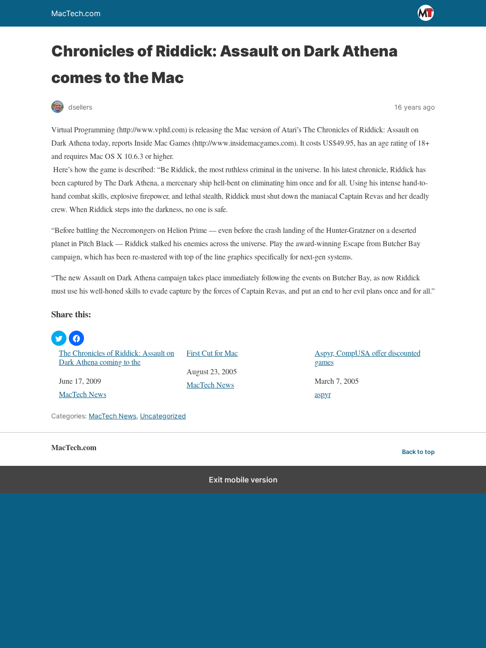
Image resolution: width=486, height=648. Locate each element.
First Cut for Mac (212, 352)
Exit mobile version (243, 479)
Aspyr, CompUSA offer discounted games (368, 357)
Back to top (418, 451)
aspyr (323, 394)
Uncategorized (163, 416)
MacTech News (82, 394)
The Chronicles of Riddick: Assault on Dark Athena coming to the (116, 357)
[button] (58, 338)
